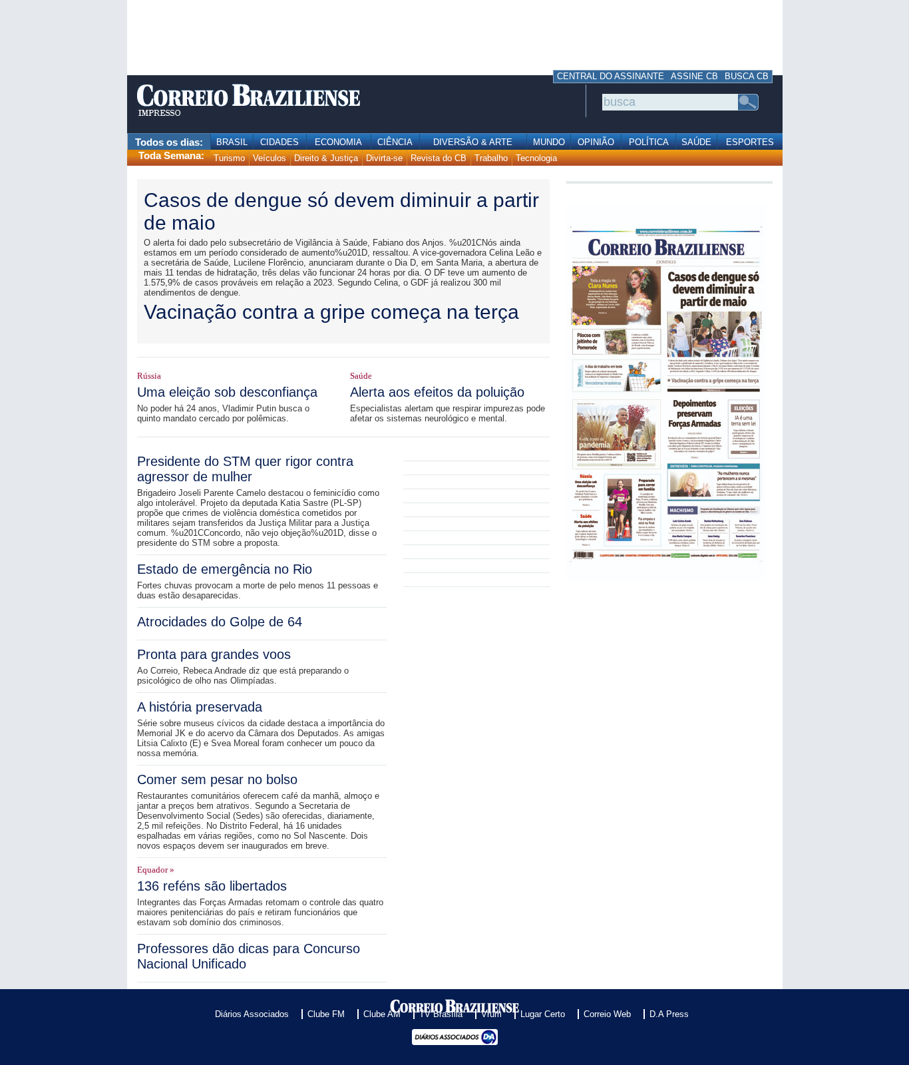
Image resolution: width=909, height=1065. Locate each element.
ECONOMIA (338, 142)
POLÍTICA (649, 142)
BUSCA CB (747, 76)
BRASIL (232, 142)
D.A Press (669, 1014)
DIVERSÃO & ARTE (472, 142)
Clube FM (326, 1014)
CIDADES (279, 142)
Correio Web (607, 1014)
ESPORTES (750, 142)
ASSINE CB (694, 76)
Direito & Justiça (326, 158)
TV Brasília (440, 1014)
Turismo (229, 158)
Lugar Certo (542, 1014)
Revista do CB (438, 158)
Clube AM (382, 1014)
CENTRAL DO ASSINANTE (610, 76)
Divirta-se (384, 158)
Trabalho (491, 158)
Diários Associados (252, 1014)
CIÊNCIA (395, 142)
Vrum (491, 1014)
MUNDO (549, 142)
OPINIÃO (596, 142)
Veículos (269, 158)
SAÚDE (696, 142)
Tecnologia (536, 158)
